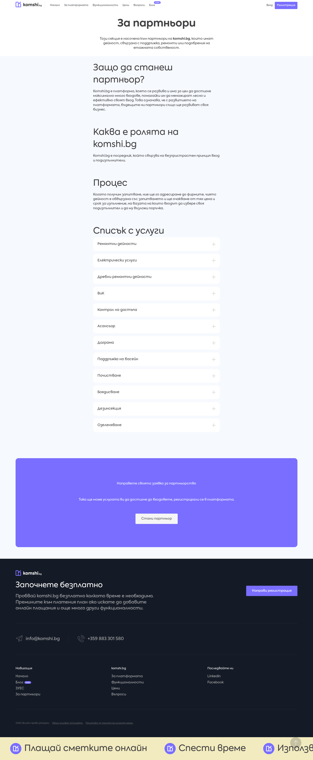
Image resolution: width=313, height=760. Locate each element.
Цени (115, 688)
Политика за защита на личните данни (109, 723)
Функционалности (127, 682)
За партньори (28, 694)
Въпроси (118, 694)
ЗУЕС (20, 688)
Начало (22, 676)
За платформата (127, 676)
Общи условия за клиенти (67, 723)
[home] (29, 4)
